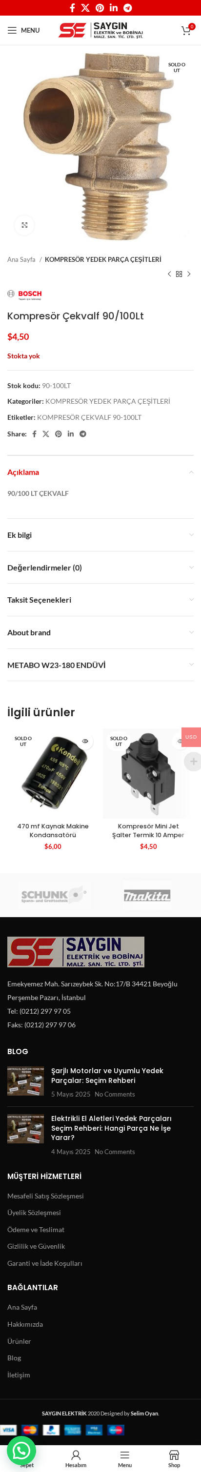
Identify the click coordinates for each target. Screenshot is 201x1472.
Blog (14, 1358)
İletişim (18, 1375)
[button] (21, 1450)
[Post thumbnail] (25, 1082)
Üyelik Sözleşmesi (34, 1212)
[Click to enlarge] (24, 225)
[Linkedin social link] (114, 7)
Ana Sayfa (22, 259)
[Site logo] (100, 29)
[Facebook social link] (72, 7)
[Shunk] (53, 895)
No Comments (115, 1094)
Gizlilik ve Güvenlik (36, 1246)
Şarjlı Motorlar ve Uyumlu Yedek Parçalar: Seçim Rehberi (107, 1075)
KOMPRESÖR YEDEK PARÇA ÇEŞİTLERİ (103, 259)
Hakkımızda (25, 1324)
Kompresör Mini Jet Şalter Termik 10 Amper (148, 830)
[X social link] (85, 7)
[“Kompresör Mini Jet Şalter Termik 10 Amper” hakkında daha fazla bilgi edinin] (180, 741)
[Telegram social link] (128, 7)
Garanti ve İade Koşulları (44, 1263)
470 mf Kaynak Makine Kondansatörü (53, 830)
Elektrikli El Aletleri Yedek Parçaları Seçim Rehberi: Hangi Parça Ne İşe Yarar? (111, 1128)
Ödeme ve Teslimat (35, 1229)
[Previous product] (169, 274)
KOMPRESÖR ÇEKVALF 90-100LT (89, 417)
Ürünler (19, 1341)
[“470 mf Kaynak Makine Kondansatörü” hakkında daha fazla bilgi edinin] (84, 741)
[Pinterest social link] (100, 7)
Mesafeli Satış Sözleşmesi (45, 1196)
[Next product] (189, 274)
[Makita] (147, 895)
